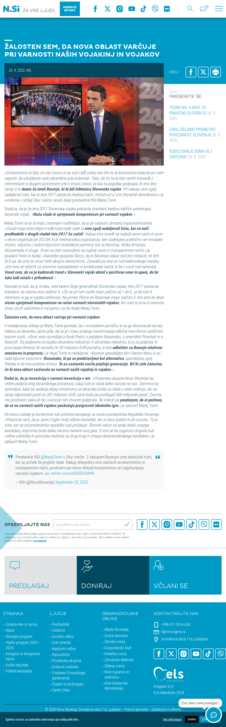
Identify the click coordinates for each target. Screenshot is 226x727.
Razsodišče (61, 654)
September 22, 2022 (72, 482)
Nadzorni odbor (64, 648)
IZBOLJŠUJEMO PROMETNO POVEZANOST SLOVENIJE (195, 134)
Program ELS (163, 686)
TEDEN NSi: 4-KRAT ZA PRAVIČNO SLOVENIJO (192, 113)
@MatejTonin (51, 457)
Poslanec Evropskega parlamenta (68, 675)
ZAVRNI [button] (191, 719)
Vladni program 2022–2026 (23, 645)
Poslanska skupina (66, 660)
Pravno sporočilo (136, 709)
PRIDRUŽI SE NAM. (70, 9)
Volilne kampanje (19, 671)
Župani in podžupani (68, 684)
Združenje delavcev (119, 659)
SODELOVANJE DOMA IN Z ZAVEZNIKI (190, 153)
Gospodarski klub (117, 647)
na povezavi (40, 540)
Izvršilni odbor (63, 636)
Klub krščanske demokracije (116, 685)
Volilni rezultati (17, 665)
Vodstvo (58, 630)
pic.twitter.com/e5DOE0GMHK (69, 473)
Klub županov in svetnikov (116, 674)
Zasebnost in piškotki (166, 709)
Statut (10, 630)
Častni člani (61, 690)
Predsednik (60, 624)
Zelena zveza (114, 665)
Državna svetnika (65, 666)
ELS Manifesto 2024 (169, 692)
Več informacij (172, 719)
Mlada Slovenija (116, 629)
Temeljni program (19, 636)
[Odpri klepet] (213, 714)
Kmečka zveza (115, 653)
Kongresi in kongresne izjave (23, 656)
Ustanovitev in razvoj (22, 624)
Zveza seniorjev (116, 635)
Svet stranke (61, 642)
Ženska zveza (114, 641)
